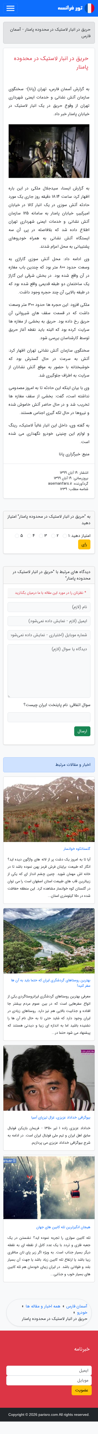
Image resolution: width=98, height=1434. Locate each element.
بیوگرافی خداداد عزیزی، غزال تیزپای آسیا (60, 1117)
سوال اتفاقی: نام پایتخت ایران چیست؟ (57, 705)
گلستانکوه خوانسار (77, 849)
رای (84, 544)
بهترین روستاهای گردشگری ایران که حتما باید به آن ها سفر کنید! (50, 983)
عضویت (81, 1390)
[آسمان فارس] (75, 8)
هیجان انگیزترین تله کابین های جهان (63, 1227)
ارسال (82, 731)
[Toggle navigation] (10, 8)
